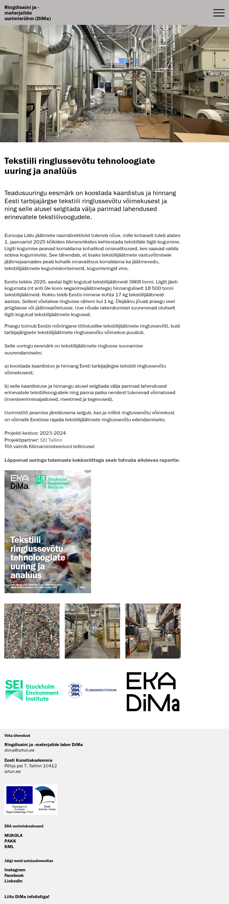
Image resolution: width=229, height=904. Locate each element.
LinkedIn (13, 880)
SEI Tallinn (50, 440)
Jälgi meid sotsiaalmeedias (28, 860)
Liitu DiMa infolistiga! (26, 896)
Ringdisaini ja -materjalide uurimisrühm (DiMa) (27, 12)
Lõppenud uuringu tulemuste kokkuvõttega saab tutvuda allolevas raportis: (92, 460)
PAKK (10, 840)
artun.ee (12, 771)
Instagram (14, 869)
